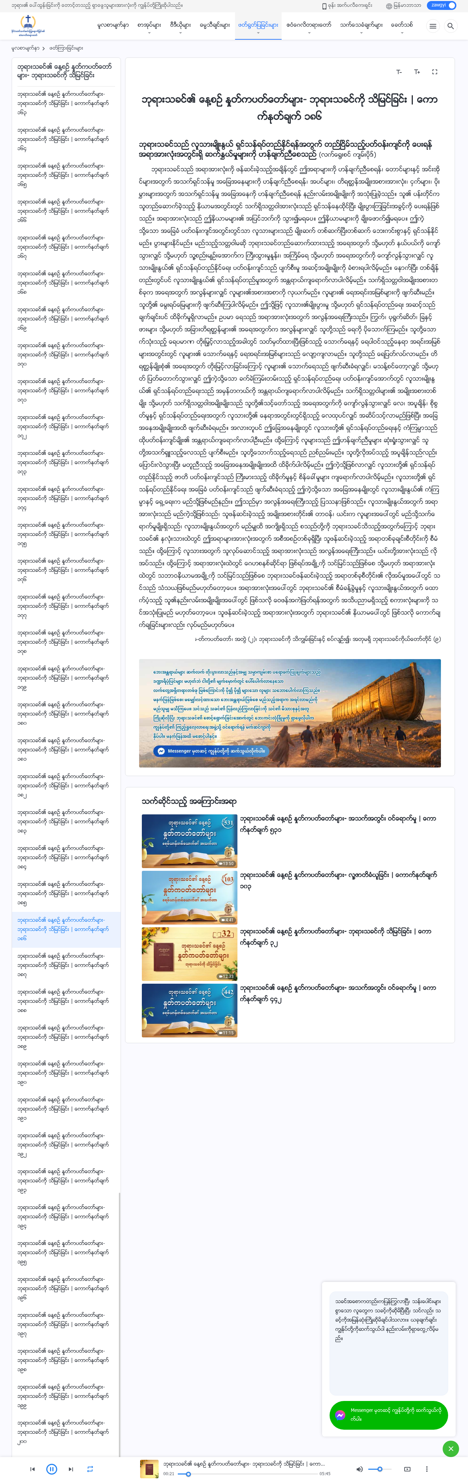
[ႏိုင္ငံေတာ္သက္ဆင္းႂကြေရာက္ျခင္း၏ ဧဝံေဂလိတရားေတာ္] (31, 26)
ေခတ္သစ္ (402, 25)
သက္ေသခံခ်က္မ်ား (361, 25)
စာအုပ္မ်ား (149, 25)
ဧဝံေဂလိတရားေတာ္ (309, 25)
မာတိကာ (153, 72)
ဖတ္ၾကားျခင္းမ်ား (66, 48)
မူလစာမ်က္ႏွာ (113, 25)
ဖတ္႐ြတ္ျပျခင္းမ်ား (258, 25)
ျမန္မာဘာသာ (407, 5)
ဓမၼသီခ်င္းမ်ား (215, 25)
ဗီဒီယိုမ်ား (180, 25)
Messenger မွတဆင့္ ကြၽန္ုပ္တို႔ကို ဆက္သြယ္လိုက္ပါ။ (396, 1415)
